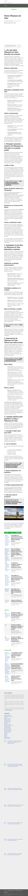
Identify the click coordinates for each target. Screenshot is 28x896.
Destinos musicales (7, 730)
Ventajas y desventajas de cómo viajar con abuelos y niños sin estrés (15, 840)
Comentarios (17, 532)
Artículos (5, 717)
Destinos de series (7, 728)
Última (6, 532)
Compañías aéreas (7, 720)
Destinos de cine (7, 724)
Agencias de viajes (7, 715)
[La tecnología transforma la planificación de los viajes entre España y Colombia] (7, 661)
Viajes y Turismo (7, 738)
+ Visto (11, 532)
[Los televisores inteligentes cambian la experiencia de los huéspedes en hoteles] (7, 570)
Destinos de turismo (8, 729)
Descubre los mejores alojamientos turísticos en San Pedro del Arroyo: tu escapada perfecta (17, 615)
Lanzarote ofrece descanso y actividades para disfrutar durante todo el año (14, 854)
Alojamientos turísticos (8, 716)
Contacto (6, 892)
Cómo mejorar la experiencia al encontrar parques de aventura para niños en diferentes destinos (17, 538)
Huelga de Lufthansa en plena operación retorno (16, 600)
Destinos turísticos (7, 731)
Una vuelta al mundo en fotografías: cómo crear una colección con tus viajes (15, 823)
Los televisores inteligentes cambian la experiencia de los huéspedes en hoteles (16, 565)
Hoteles (5, 734)
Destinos (5, 723)
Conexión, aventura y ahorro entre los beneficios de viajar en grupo (16, 678)
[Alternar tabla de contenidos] (18, 46)
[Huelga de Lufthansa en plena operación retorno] (7, 602)
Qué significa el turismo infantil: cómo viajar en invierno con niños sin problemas (15, 805)
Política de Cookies (18, 890)
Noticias (5, 735)
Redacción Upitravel (9, 20)
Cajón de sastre (7, 719)
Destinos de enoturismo (8, 725)
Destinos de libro (7, 726)
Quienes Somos (11, 890)
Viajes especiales (7, 737)
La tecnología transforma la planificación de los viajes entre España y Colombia (17, 655)
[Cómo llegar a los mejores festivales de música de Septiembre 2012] (7, 591)
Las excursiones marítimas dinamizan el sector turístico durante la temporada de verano (17, 666)
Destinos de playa (7, 727)
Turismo (5, 736)
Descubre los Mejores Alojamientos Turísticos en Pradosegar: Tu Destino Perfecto (17, 627)
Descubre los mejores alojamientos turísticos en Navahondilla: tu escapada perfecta (17, 639)
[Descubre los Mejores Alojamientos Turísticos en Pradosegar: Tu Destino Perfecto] (7, 629)
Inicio (5, 890)
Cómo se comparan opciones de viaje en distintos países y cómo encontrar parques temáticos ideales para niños (16, 552)
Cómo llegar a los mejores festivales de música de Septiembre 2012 (16, 591)
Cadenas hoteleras (7, 718)
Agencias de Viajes (7, 650)
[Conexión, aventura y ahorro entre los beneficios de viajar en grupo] (7, 681)
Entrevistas (6, 610)
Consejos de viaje (7, 721)
